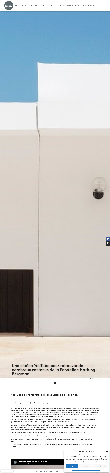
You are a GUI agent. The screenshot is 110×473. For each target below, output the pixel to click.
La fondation (56, 5)
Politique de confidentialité (92, 470)
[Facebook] (108, 239)
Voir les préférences (100, 466)
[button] (106, 451)
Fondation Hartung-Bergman (23, 408)
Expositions (72, 5)
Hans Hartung (41, 5)
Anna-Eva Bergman (23, 5)
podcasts (27, 439)
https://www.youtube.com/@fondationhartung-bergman (31, 403)
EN (102, 5)
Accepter (72, 466)
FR (105, 5)
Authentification (44, 471)
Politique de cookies (78, 470)
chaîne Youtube (65, 408)
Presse (59, 471)
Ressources (87, 5)
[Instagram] (108, 243)
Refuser (85, 466)
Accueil (52, 379)
